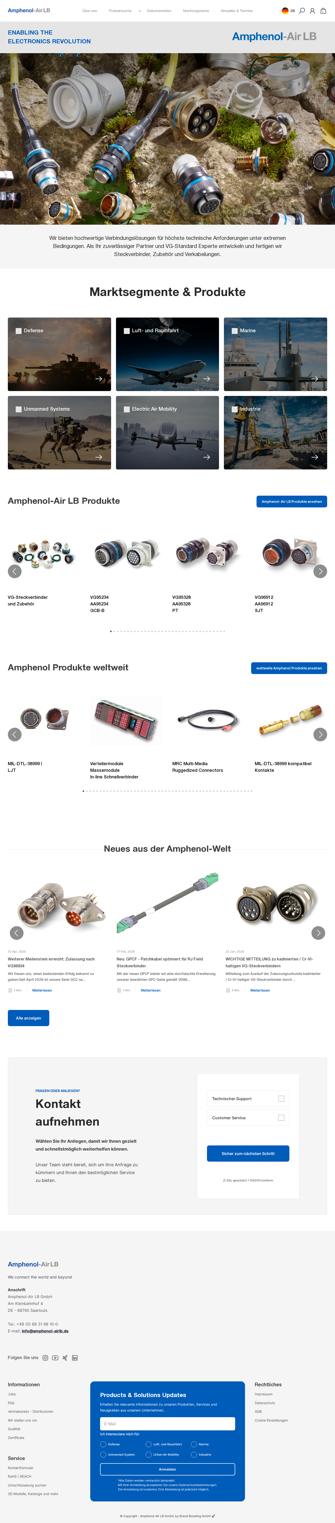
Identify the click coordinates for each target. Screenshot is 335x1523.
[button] (288, 10)
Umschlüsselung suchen (27, 1485)
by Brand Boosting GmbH (193, 1516)
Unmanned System (121, 1454)
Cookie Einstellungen (271, 1420)
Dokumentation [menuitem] (159, 11)
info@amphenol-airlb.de (45, 1330)
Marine (204, 1444)
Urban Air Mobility (166, 1454)
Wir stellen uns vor (22, 1420)
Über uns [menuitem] (89, 11)
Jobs (12, 1394)
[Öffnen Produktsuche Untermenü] (139, 11)
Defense (114, 1444)
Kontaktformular (20, 1468)
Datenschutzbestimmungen (197, 1485)
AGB (258, 1411)
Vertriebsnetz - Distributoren (30, 1411)
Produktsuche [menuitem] (120, 11)
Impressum (263, 1394)
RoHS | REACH (19, 1476)
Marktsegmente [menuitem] (196, 11)
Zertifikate (16, 1438)
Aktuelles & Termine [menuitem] (237, 11)
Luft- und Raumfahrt (168, 1444)
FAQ (11, 1403)
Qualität (14, 1429)
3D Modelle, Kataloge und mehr (33, 1494)
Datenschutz (265, 1403)
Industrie (205, 1454)
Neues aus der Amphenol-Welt (167, 849)
